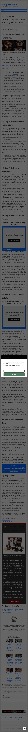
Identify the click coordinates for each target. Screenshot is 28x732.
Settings (14, 371)
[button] (25, 729)
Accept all (14, 374)
